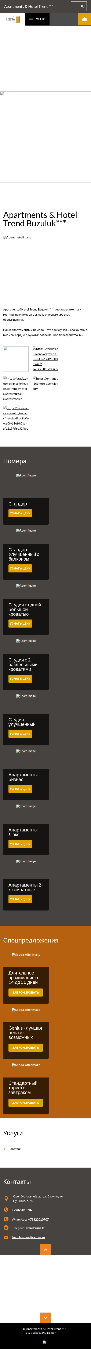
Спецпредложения (30, 940)
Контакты (17, 1181)
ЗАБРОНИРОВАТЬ (25, 992)
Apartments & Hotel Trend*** (28, 6)
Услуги (13, 1133)
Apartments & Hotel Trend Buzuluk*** (40, 219)
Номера (15, 461)
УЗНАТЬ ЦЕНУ (20, 513)
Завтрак (15, 1148)
